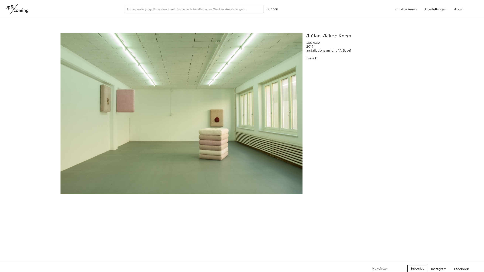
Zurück (311, 58)
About (459, 9)
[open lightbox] (181, 113)
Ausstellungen (435, 9)
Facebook (461, 269)
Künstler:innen (406, 9)
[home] (16, 7)
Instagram (438, 269)
